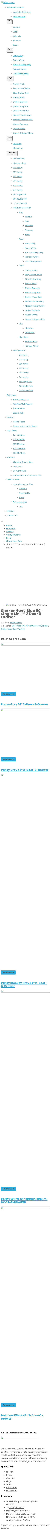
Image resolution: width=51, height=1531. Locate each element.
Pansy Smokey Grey (22, 64)
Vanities (9, 531)
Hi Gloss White (19, 163)
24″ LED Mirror (19, 435)
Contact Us (12, 515)
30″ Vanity (17, 172)
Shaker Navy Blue (21, 106)
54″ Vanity (17, 190)
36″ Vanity (17, 176)
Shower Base (19, 408)
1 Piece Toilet (19, 422)
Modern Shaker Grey (22, 115)
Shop (8, 1484)
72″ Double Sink (20, 203)
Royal (10, 79)
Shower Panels (19, 471)
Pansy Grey (18, 55)
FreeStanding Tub (21, 399)
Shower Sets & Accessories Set (27, 475)
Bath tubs (11, 395)
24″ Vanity (17, 167)
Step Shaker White (21, 88)
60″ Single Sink (19, 194)
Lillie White (17, 148)
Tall (20, 506)
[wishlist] (2, 633)
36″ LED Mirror (19, 444)
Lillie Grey (17, 143)
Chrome (23, 488)
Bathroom (10, 528)
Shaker (45, 626)
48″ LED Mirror (19, 448)
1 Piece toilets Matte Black (24, 426)
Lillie (10, 138)
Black (21, 497)
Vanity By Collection (22, 12)
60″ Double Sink (20, 199)
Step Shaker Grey (21, 93)
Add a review (16, 622)
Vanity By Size (19, 16)
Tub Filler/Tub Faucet (22, 404)
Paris (15, 31)
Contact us (11, 1487)
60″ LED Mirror (19, 453)
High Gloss (12, 153)
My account (11, 1490)
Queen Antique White (23, 133)
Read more (8, 694)
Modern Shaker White (23, 119)
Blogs (8, 1481)
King (10, 22)
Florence (17, 40)
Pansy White (18, 60)
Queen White (19, 128)
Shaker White (19, 84)
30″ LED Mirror (19, 439)
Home (9, 525)
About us (10, 1478)
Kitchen (10, 511)
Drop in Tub (18, 413)
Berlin (15, 45)
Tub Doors (17, 466)
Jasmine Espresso (21, 73)
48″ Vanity (17, 185)
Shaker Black (18, 97)
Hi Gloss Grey (19, 158)
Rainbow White (20, 69)
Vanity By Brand (13, 535)
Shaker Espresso (20, 102)
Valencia (17, 36)
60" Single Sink (18, 626)
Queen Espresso (20, 124)
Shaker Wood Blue (21, 110)
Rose (10, 50)
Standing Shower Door (23, 462)
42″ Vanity (17, 181)
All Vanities (31, 626)
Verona (16, 27)
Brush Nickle (24, 493)
